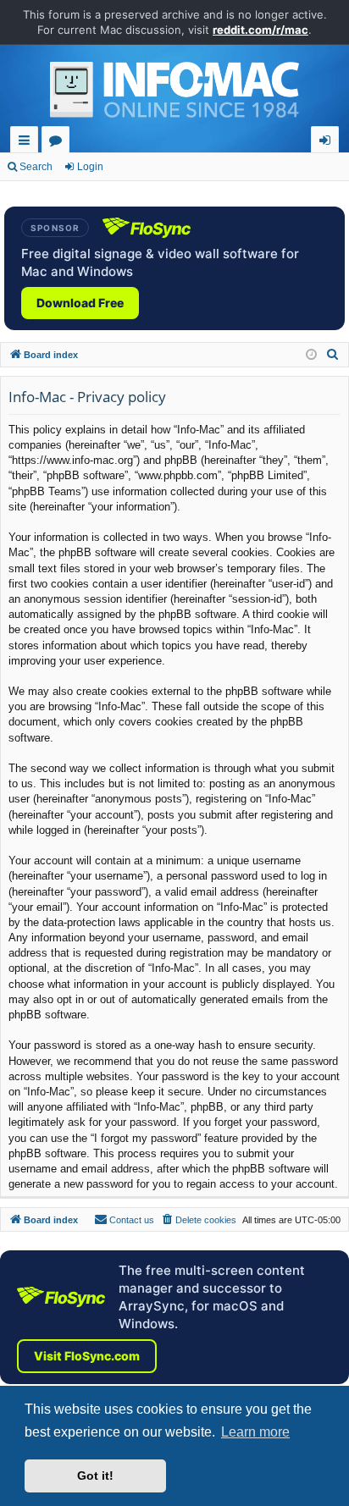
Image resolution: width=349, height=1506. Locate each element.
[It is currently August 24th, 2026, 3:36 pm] (311, 355)
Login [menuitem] (328, 142)
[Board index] (174, 94)
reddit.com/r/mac (260, 29)
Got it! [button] (95, 1475)
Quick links (27, 142)
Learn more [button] (255, 1432)
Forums (59, 142)
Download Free (80, 302)
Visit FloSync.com (87, 1356)
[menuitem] (333, 354)
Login (90, 167)
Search (36, 167)
